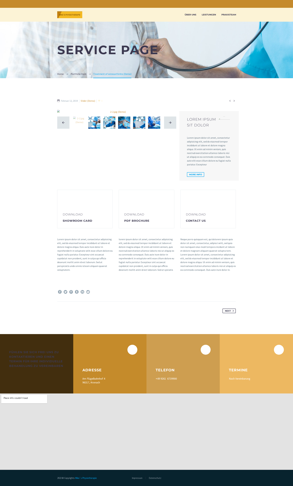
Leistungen (209, 14)
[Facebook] (60, 292)
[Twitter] (65, 292)
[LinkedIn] (82, 292)
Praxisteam (228, 14)
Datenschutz (155, 478)
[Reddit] (88, 292)
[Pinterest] (71, 292)
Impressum (137, 478)
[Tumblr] (77, 292)
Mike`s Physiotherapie (86, 478)
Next (228, 310)
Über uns (190, 14)
